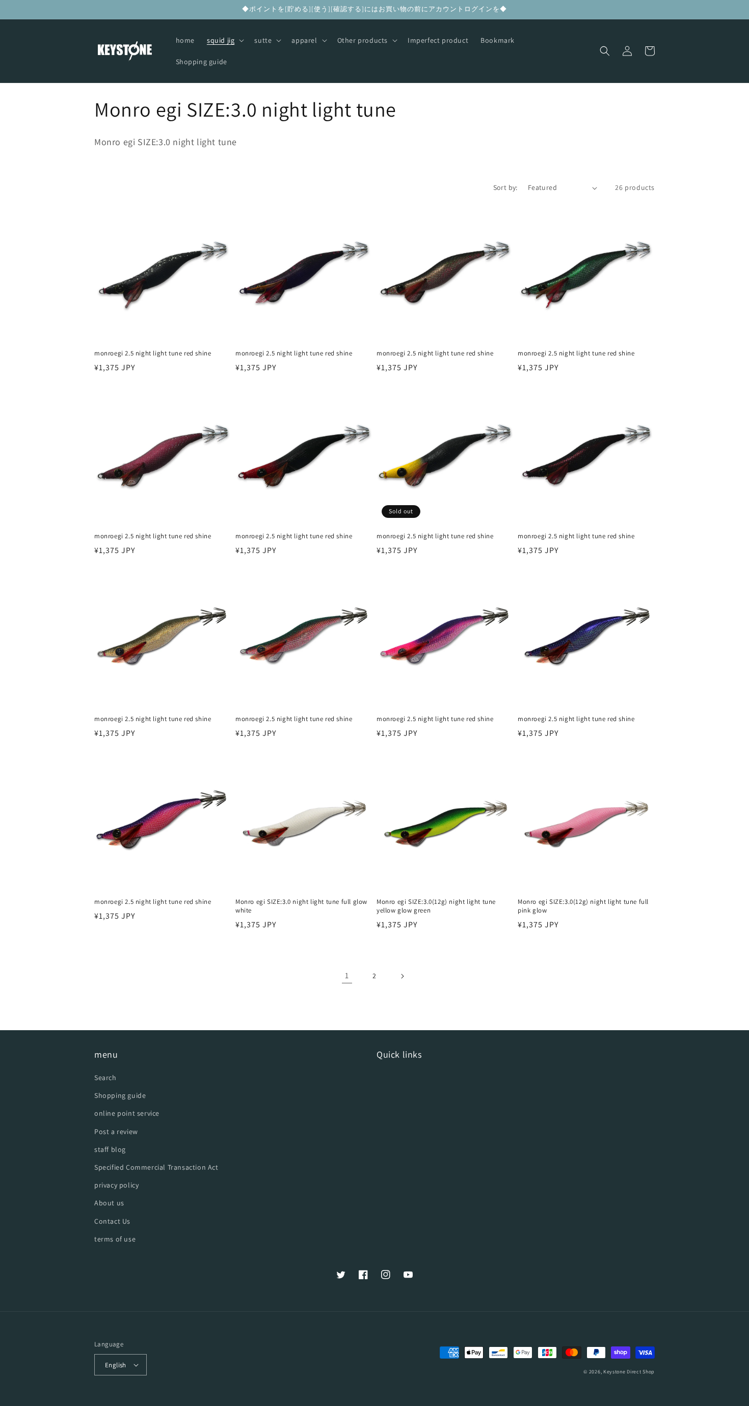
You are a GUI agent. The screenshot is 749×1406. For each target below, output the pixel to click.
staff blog (110, 1149)
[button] (224, 40)
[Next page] (402, 976)
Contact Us (112, 1221)
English (115, 1365)
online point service (126, 1113)
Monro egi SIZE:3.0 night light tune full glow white (301, 906)
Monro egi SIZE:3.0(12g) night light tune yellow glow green (436, 906)
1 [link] (347, 975)
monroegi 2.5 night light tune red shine (152, 353)
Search (105, 1077)
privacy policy (116, 1185)
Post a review (116, 1131)
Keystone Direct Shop (629, 1371)
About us (109, 1202)
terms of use (115, 1239)
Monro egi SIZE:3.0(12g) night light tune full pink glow (583, 906)
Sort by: (505, 187)
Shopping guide (120, 1095)
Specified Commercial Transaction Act (156, 1167)
